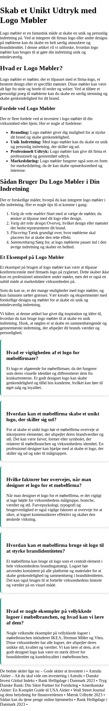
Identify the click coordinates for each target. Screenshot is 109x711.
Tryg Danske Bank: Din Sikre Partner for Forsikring (53, 683)
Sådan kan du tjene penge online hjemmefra (36, 699)
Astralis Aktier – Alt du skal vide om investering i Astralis (50, 673)
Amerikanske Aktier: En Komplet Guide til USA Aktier (52, 687)
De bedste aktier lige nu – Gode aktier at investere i (42, 671)
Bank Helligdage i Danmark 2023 (66, 680)
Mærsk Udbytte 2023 (84, 695)
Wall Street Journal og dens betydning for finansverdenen (52, 692)
